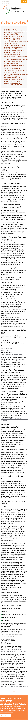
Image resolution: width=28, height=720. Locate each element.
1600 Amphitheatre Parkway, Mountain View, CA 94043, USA (13, 650)
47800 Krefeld (5, 350)
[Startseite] (14, 9)
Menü (24, 1)
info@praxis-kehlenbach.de (14, 355)
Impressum (5, 2)
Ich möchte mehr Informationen (6, 712)
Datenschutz (6, 3)
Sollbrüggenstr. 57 (6, 348)
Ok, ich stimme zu (5, 715)
